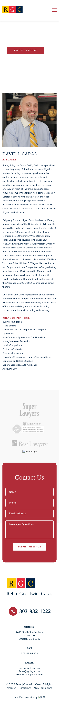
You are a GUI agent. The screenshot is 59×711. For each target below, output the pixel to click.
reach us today (25, 50)
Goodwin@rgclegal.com (29, 674)
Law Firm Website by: (26, 697)
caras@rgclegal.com (29, 668)
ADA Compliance (42, 688)
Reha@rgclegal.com (29, 671)
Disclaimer (25, 688)
